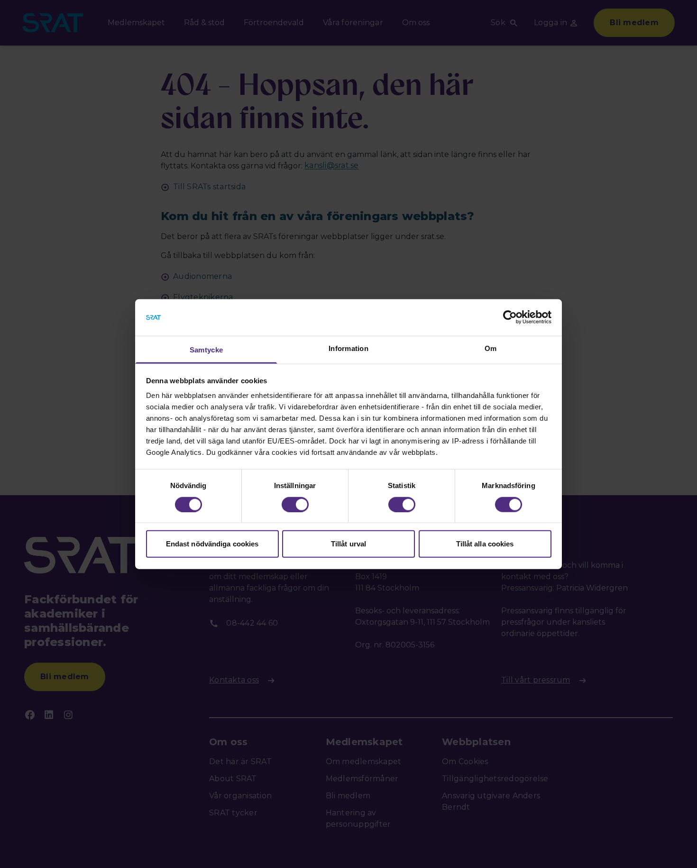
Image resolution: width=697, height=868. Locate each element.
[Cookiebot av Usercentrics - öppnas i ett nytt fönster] (509, 317)
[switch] (295, 504)
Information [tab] (348, 348)
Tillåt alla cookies (485, 544)
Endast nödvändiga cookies (212, 544)
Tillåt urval (348, 544)
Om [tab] (491, 348)
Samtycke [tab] (206, 350)
